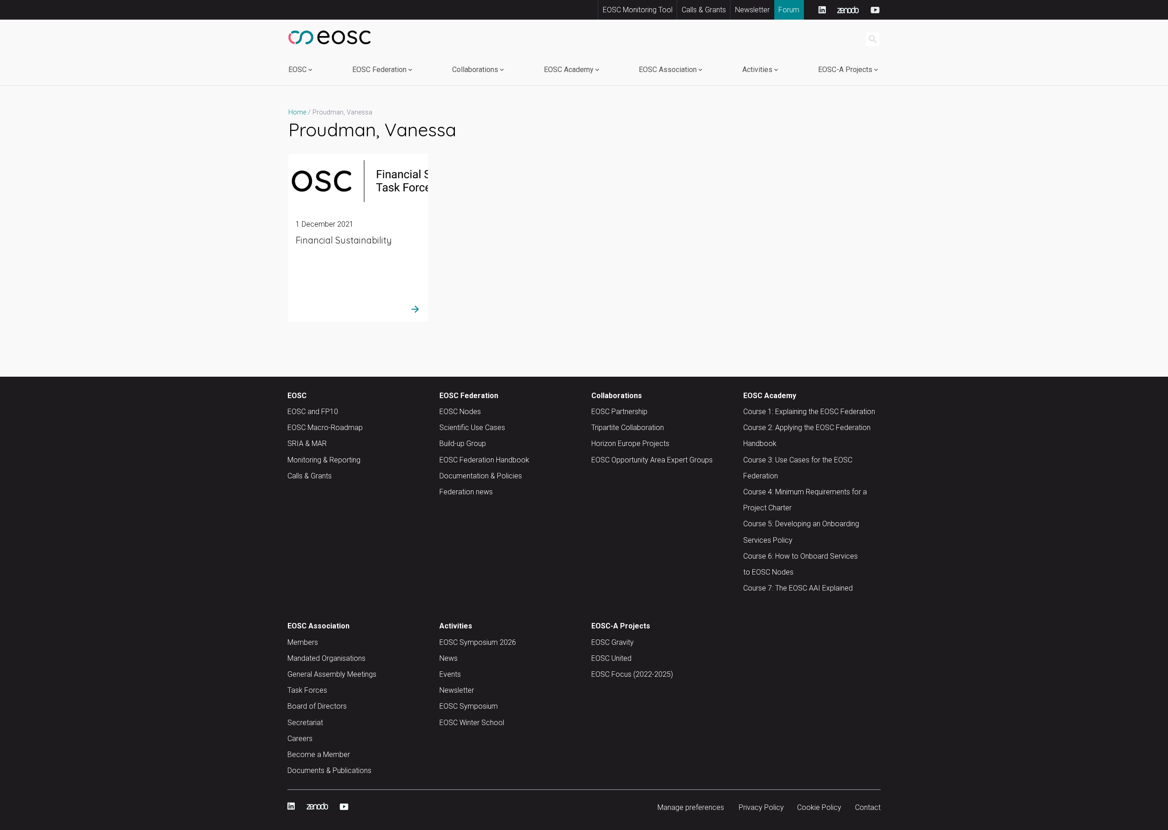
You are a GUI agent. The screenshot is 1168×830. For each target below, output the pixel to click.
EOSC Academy (569, 69)
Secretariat (305, 722)
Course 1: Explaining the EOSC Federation (809, 411)
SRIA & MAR (307, 443)
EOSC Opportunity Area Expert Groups (652, 460)
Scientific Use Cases (472, 427)
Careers (300, 738)
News (448, 658)
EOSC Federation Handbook (484, 460)
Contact (868, 807)
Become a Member (318, 754)
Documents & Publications (329, 770)
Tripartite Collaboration (627, 427)
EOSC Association (668, 69)
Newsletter (752, 9)
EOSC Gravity (612, 642)
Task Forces (307, 690)
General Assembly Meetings (331, 674)
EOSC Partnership (619, 411)
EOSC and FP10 (312, 411)
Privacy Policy (761, 807)
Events (450, 674)
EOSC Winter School (471, 722)
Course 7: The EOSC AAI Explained (798, 588)
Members (302, 642)
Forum (788, 9)
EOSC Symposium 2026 (477, 642)
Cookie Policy (819, 807)
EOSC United (611, 658)
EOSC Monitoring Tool (638, 9)
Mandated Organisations (326, 658)
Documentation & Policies (480, 476)
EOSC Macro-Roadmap (325, 427)
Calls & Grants (704, 9)
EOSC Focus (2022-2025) (632, 674)
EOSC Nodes (460, 411)
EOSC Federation (379, 69)
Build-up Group (462, 443)
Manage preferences (690, 807)
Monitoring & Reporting (323, 460)
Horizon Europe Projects (630, 443)
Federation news (466, 492)
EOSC (297, 69)
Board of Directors (317, 706)
